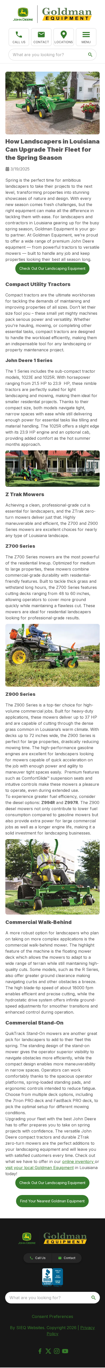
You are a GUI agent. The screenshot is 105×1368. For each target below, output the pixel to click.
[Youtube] (65, 1351)
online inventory (78, 1161)
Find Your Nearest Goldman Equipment (52, 1201)
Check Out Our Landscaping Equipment (52, 268)
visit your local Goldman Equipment (39, 1167)
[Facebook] (40, 1351)
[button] (19, 37)
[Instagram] (57, 1351)
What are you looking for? (38, 54)
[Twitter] (48, 1351)
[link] (64, 37)
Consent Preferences (52, 1316)
